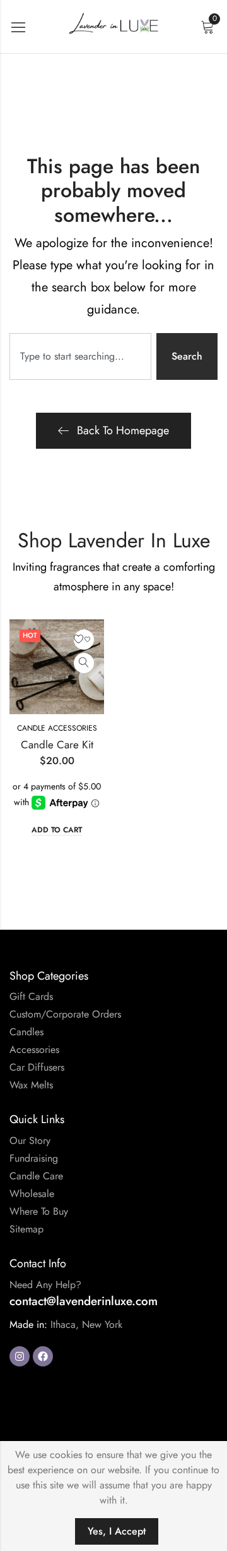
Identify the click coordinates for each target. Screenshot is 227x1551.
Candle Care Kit (57, 744)
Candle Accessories (57, 728)
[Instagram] (19, 1356)
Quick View (84, 663)
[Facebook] (43, 1356)
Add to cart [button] (57, 830)
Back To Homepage (123, 430)
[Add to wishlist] (84, 640)
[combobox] (80, 356)
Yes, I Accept (117, 1531)
